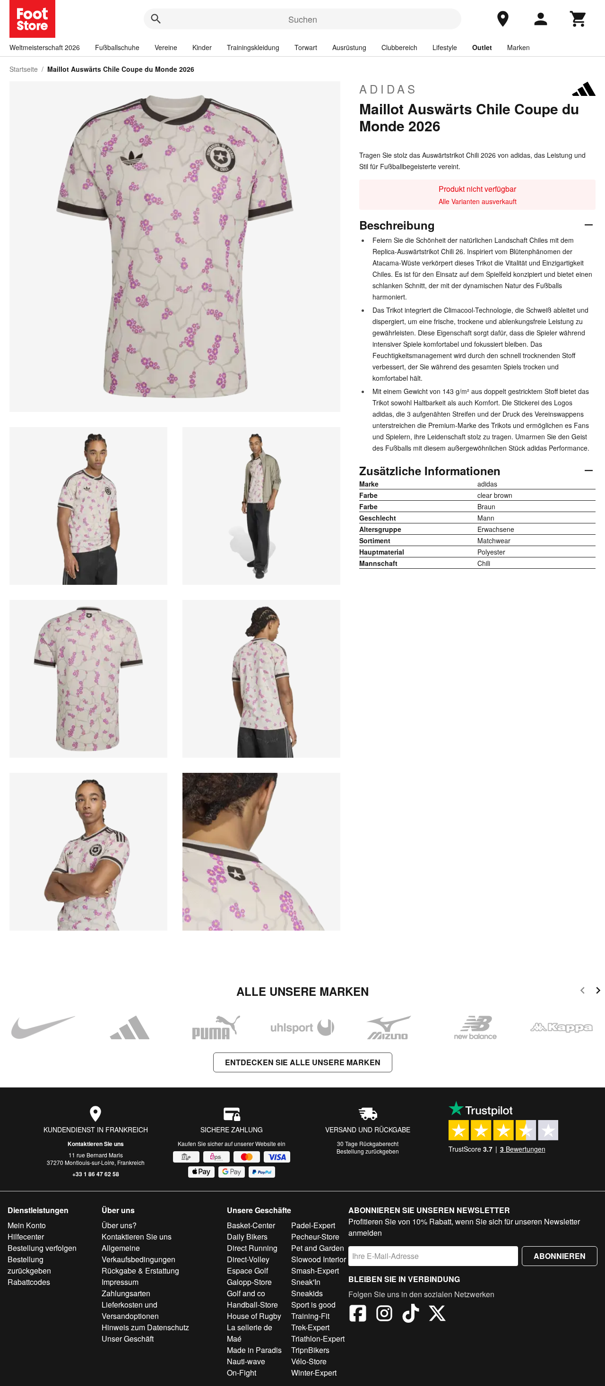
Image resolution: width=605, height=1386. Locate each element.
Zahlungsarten (126, 1293)
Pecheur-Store (315, 1236)
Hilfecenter (26, 1236)
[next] (598, 992)
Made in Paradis (254, 1349)
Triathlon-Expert (318, 1338)
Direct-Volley (248, 1259)
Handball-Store (252, 1304)
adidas (388, 88)
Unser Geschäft (128, 1338)
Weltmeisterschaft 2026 (44, 47)
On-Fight (241, 1372)
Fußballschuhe (117, 47)
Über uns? (119, 1225)
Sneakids (307, 1293)
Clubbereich (399, 47)
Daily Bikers (247, 1236)
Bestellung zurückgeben (368, 1151)
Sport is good (313, 1304)
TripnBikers (310, 1349)
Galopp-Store (249, 1281)
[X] (437, 1315)
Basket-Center (251, 1225)
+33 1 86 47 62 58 (95, 1174)
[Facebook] (357, 1315)
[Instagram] (384, 1315)
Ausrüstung (349, 47)
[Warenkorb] (578, 18)
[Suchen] (156, 19)
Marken (518, 47)
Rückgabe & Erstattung (140, 1270)
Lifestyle (444, 47)
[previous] (582, 992)
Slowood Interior (318, 1259)
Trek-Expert (310, 1327)
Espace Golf (247, 1270)
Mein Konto (27, 1225)
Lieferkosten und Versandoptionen (130, 1310)
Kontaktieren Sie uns (96, 1143)
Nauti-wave (246, 1361)
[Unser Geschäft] (502, 18)
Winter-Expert (314, 1372)
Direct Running (252, 1247)
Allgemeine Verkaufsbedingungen (138, 1253)
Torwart (305, 47)
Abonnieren (560, 1255)
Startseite (23, 69)
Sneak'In (305, 1281)
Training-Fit (310, 1315)
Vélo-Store (309, 1361)
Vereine (166, 47)
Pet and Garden (317, 1247)
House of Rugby (254, 1315)
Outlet (482, 47)
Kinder (202, 47)
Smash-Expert (315, 1270)
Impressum (120, 1281)
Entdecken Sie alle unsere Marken (302, 1062)
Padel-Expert (313, 1225)
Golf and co (246, 1293)
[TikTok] (410, 1315)
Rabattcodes (29, 1281)
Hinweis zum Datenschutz (145, 1327)
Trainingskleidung (253, 47)
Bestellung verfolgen (42, 1247)
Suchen (302, 19)
